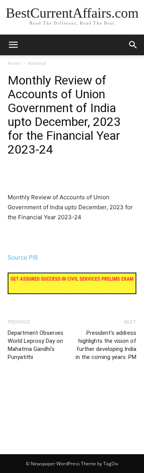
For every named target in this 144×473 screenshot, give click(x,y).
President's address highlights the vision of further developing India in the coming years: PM (106, 345)
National (37, 63)
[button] (133, 45)
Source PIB (23, 257)
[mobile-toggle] (13, 45)
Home (14, 63)
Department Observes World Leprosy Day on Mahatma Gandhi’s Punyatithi (35, 345)
